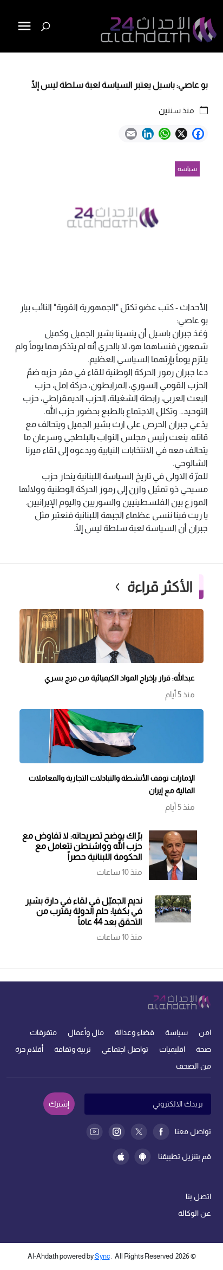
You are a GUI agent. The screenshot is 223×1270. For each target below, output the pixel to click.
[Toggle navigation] (9, 63)
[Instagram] (117, 1131)
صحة (203, 1049)
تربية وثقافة (72, 1049)
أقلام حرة (29, 1049)
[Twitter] (139, 1131)
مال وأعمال (86, 1032)
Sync (102, 1256)
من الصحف (193, 1066)
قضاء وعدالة (134, 1032)
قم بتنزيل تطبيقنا (184, 1156)
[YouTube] (94, 1131)
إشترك (59, 1103)
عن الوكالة (194, 1213)
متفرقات (43, 1032)
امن (205, 1032)
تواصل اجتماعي (125, 1049)
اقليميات (172, 1049)
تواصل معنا (193, 1131)
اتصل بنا (198, 1196)
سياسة (176, 1032)
